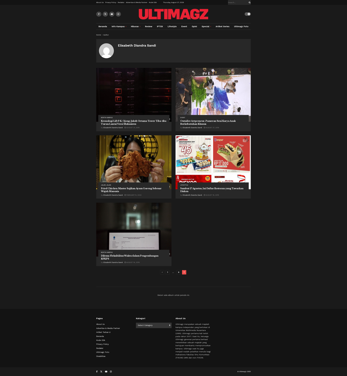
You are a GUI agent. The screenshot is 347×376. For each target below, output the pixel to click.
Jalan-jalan (106, 185)
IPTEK (160, 26)
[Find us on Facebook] (98, 14)
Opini (194, 26)
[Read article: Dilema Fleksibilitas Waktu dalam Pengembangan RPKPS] (133, 230)
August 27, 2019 (212, 128)
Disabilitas (100, 356)
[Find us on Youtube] (111, 14)
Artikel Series (222, 26)
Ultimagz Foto (241, 26)
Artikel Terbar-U (103, 332)
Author (106, 35)
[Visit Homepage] (173, 14)
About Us (100, 2)
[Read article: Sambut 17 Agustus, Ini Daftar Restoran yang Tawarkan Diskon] (213, 162)
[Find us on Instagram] (118, 14)
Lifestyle (172, 26)
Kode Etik (153, 2)
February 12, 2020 (134, 195)
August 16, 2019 (212, 195)
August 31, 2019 (132, 128)
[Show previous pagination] (162, 272)
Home (98, 35)
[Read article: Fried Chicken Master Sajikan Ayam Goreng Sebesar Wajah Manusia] (133, 162)
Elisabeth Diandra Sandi (113, 128)
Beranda (103, 26)
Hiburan (135, 26)
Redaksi (121, 2)
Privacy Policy (110, 2)
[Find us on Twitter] (105, 14)
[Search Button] (249, 2)
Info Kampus (118, 26)
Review (148, 26)
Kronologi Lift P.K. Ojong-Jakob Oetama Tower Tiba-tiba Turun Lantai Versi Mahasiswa (133, 122)
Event (184, 26)
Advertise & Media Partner (136, 2)
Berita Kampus (107, 117)
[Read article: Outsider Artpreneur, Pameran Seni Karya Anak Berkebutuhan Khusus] (213, 95)
